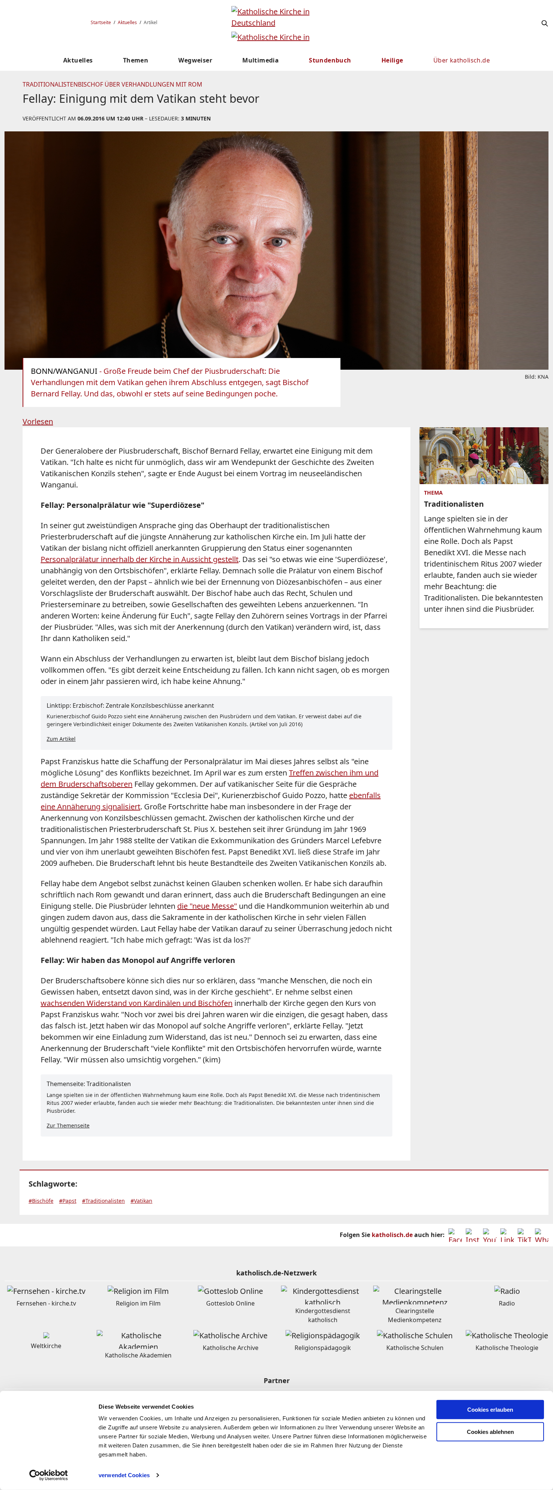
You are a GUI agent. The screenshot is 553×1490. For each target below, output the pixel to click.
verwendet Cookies (124, 1475)
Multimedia (260, 60)
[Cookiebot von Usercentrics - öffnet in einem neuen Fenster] (49, 1475)
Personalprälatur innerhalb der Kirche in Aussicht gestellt (140, 559)
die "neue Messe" (207, 906)
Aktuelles (127, 22)
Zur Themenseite (68, 1125)
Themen (135, 60)
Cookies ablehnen (490, 1432)
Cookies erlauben (490, 1409)
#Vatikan (141, 1200)
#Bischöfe (41, 1200)
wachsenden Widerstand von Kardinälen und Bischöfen (136, 1003)
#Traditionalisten (103, 1200)
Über (461, 60)
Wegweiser (195, 60)
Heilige (392, 60)
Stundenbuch (330, 60)
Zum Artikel (61, 738)
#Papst (67, 1200)
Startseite (101, 22)
